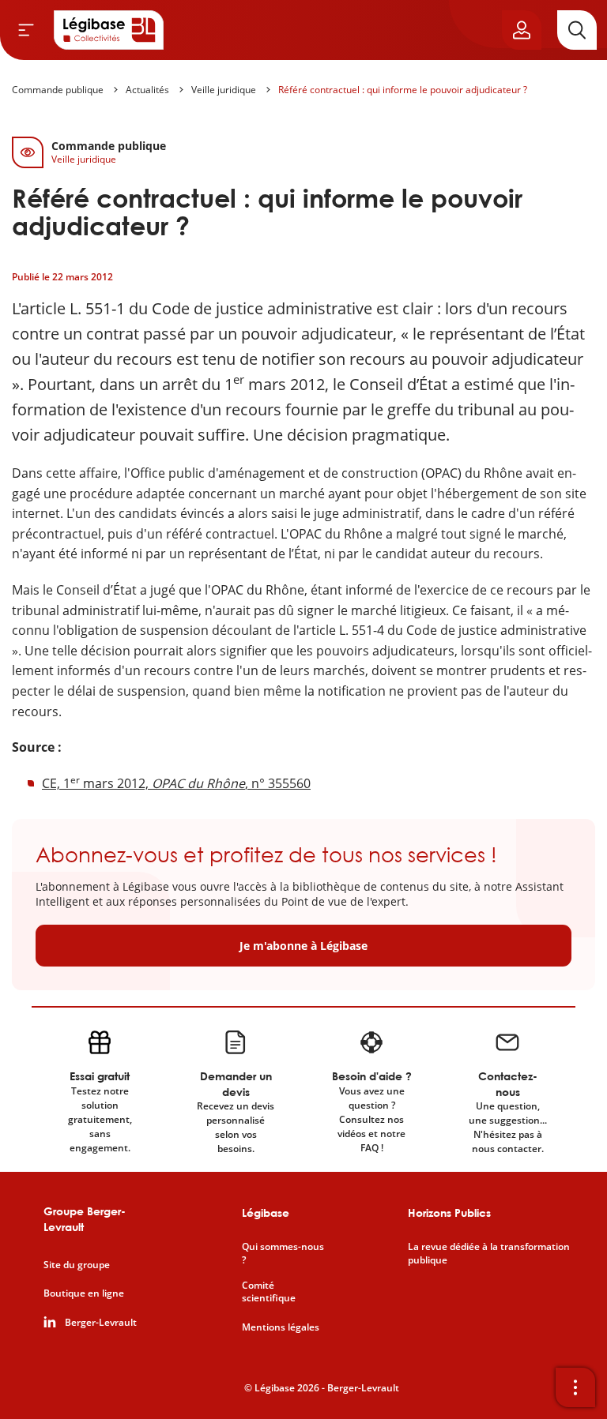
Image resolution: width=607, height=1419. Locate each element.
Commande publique (58, 89)
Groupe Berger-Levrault (84, 1218)
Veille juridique (223, 89)
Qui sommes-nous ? (283, 1254)
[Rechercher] (577, 30)
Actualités (147, 89)
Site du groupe (76, 1265)
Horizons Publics (449, 1212)
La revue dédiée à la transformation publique (489, 1254)
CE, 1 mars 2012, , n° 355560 (176, 783)
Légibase (265, 1212)
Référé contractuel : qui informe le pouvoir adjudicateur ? (402, 89)
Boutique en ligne (83, 1293)
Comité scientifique (269, 1292)
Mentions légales (280, 1327)
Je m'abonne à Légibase (303, 945)
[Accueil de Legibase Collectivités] (109, 30)
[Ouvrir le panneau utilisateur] (521, 30)
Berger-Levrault (101, 1322)
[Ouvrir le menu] (26, 30)
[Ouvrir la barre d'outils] (575, 1387)
